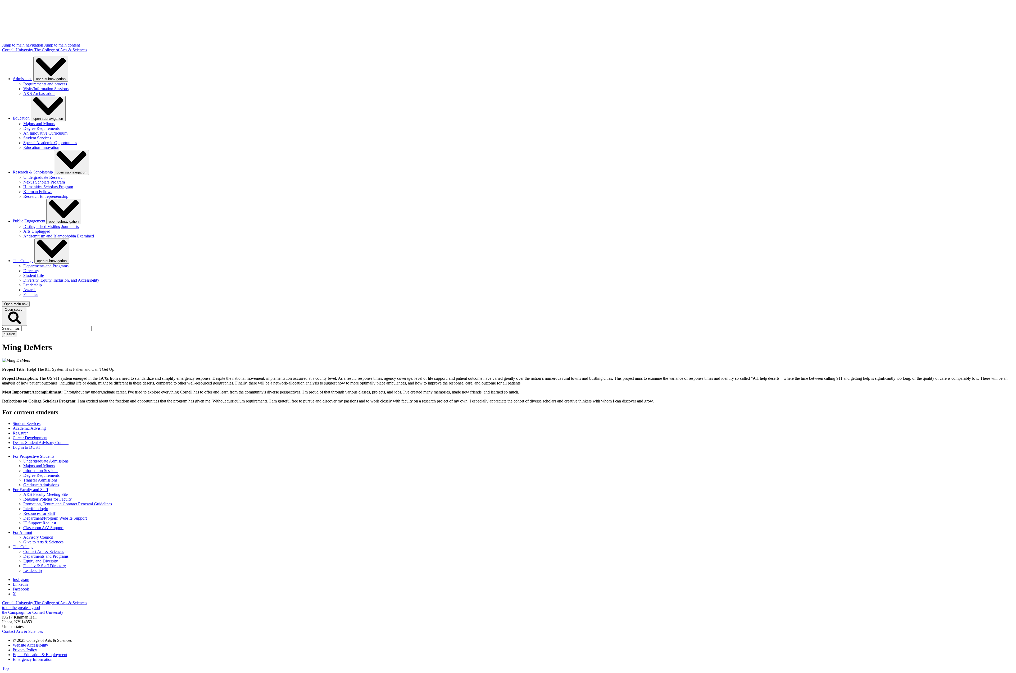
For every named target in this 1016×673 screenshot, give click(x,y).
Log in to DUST (26, 447)
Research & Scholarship (33, 172)
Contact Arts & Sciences (43, 551)
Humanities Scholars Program (48, 187)
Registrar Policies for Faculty (47, 499)
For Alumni (22, 532)
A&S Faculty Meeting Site (45, 494)
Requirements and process (45, 84)
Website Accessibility (30, 645)
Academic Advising (29, 428)
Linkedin (20, 584)
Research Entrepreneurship (45, 196)
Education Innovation (41, 147)
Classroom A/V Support (43, 527)
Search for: (11, 328)
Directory (31, 270)
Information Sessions (40, 470)
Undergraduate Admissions (46, 461)
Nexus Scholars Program (44, 182)
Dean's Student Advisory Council (41, 442)
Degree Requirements (41, 128)
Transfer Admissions (40, 480)
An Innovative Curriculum (45, 133)
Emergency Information (32, 659)
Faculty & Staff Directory (44, 566)
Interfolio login (35, 508)
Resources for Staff (39, 513)
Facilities (30, 294)
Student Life (33, 275)
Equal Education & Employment (40, 654)
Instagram (21, 579)
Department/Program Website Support (55, 518)
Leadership (32, 285)
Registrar (20, 433)
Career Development (30, 438)
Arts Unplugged (36, 231)
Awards (29, 289)
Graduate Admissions (41, 485)
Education (21, 118)
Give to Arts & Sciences (43, 542)
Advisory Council (38, 537)
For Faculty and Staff (30, 489)
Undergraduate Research (44, 177)
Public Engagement (29, 221)
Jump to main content (62, 45)
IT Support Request (39, 523)
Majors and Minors (39, 123)
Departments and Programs (46, 266)
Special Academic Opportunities (50, 142)
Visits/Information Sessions (46, 88)
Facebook (21, 589)
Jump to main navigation (23, 45)
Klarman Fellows (37, 191)
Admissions (22, 78)
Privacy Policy (25, 650)
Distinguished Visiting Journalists (51, 226)
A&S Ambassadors (39, 93)
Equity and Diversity (40, 561)
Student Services (37, 138)
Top (5, 668)
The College (23, 260)
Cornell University (18, 50)
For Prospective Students (33, 456)
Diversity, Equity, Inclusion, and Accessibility (61, 280)
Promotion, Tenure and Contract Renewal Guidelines (67, 504)
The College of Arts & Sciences (60, 50)
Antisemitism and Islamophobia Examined (58, 236)
